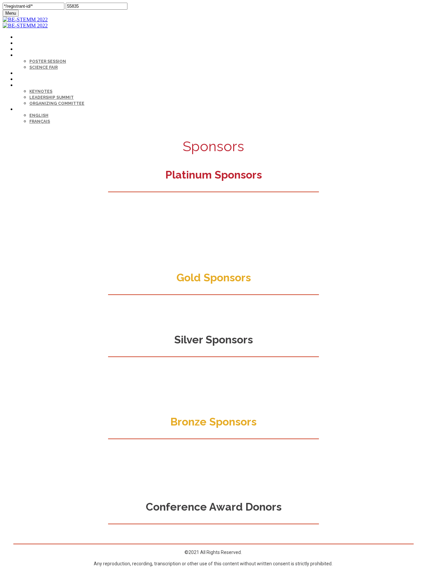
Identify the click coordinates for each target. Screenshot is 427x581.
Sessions (26, 55)
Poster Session (47, 61)
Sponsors (27, 79)
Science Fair (43, 67)
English (38, 115)
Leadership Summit (51, 97)
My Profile (27, 37)
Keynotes (40, 91)
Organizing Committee (56, 103)
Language (26, 109)
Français (39, 121)
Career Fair (28, 73)
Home (21, 43)
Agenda (24, 49)
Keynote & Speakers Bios (43, 85)
